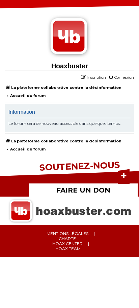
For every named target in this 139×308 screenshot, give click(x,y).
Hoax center (67, 243)
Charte (67, 238)
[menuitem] (121, 77)
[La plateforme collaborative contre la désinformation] (69, 37)
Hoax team (68, 248)
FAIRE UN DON (83, 190)
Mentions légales (67, 233)
